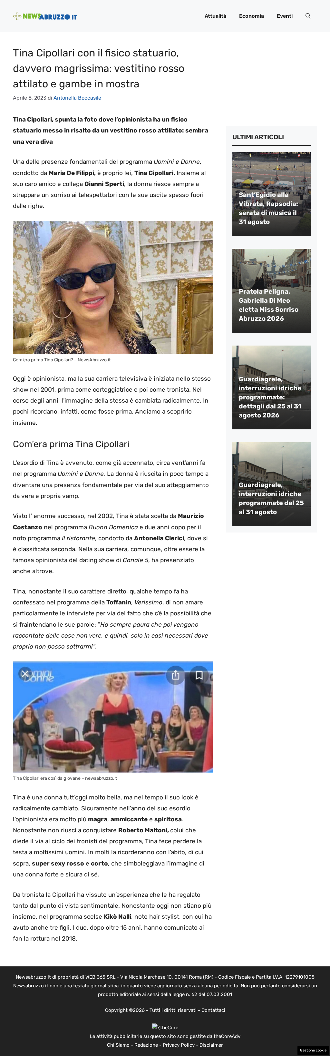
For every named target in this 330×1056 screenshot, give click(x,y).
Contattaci (213, 1010)
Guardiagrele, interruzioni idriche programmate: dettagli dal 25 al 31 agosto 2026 (270, 397)
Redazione (146, 1045)
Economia (251, 16)
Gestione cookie (313, 1050)
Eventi (285, 16)
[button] (308, 16)
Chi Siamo (118, 1045)
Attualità (215, 16)
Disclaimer (211, 1045)
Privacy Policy (179, 1045)
